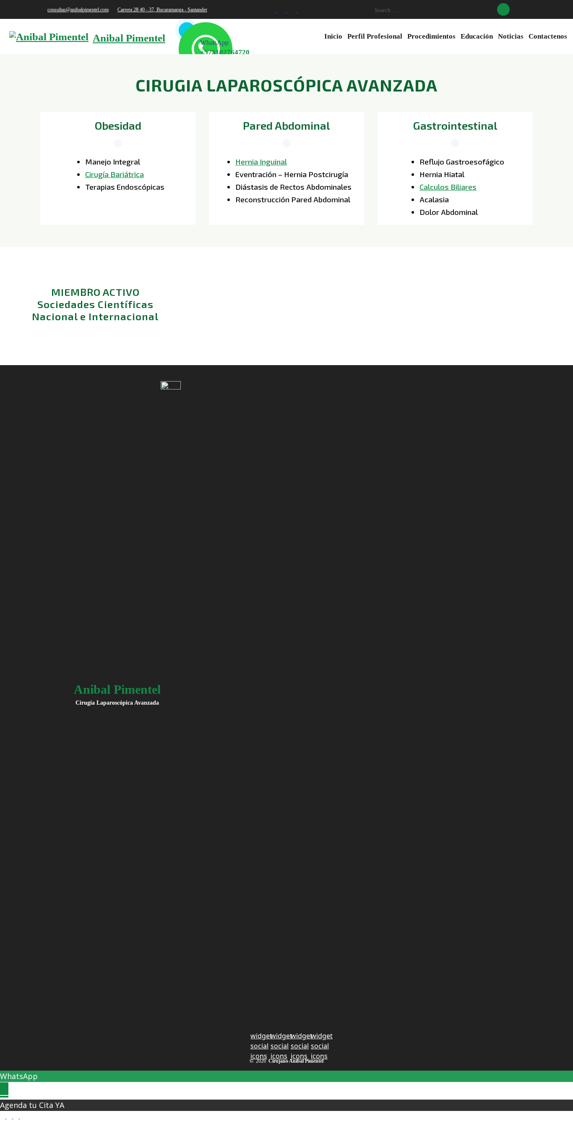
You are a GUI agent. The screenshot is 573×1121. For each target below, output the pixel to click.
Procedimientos (431, 36)
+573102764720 (225, 52)
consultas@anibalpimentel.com (78, 10)
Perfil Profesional (374, 36)
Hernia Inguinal (261, 161)
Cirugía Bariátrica (114, 174)
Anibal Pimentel (129, 38)
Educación (477, 36)
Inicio (333, 36)
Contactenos (548, 36)
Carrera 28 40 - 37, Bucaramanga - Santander (162, 10)
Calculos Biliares (448, 186)
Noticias (511, 36)
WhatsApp (19, 1076)
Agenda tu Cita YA (32, 1105)
